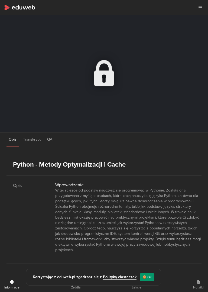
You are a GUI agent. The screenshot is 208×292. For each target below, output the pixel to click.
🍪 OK (147, 277)
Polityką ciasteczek (119, 277)
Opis (13, 139)
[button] (200, 7)
